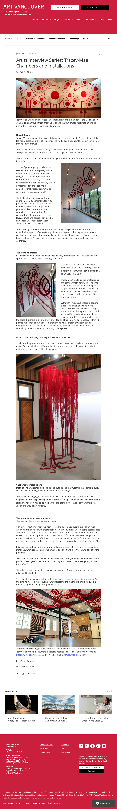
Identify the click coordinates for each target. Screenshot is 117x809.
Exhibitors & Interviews (35, 38)
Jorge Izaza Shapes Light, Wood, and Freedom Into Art (21, 719)
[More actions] (99, 53)
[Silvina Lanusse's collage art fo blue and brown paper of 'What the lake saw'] (58, 704)
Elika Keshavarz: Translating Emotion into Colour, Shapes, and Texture (95, 719)
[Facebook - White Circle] (92, 746)
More (85, 38)
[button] (35, 19)
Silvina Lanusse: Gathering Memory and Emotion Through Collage (57, 719)
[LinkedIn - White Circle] (98, 746)
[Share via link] (34, 673)
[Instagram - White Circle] (81, 746)
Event (19, 38)
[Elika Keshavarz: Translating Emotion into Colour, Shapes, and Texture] (95, 704)
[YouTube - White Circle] (104, 746)
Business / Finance (57, 38)
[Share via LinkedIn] (28, 673)
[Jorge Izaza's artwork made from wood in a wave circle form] (21, 704)
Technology (74, 38)
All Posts (8, 38)
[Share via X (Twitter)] (23, 673)
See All (109, 691)
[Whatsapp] (87, 746)
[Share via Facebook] (17, 673)
